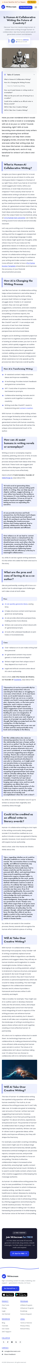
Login (3, 1311)
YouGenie (17, 680)
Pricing (4, 1308)
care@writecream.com (12, 1351)
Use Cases (5, 1329)
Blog (3, 1323)
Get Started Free (25, 7)
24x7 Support (6, 1332)
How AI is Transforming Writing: (16, 86)
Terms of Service (26, 1323)
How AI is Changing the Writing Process (17, 82)
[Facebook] (7, 1342)
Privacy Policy (25, 1326)
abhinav (26, 40)
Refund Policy (25, 1329)
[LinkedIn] (16, 1342)
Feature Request (26, 1314)
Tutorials (5, 1326)
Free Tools (5, 1305)
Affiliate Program (26, 1305)
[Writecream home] (4, 1276)
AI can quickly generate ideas (16, 604)
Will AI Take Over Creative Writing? (16, 107)
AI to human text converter (14, 218)
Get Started (6, 1314)
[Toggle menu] (36, 7)
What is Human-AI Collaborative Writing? (17, 79)
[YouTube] (12, 1342)
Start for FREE (19, 1253)
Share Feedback (10, 1354)
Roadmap (23, 1311)
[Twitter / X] (3, 1342)
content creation (26, 408)
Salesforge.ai (7, 478)
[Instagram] (20, 1342)
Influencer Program (27, 1308)
